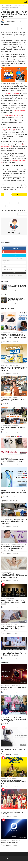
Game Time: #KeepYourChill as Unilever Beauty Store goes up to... (17, 286)
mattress (16, 624)
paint (16, 517)
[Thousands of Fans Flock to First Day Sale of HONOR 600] (14, 386)
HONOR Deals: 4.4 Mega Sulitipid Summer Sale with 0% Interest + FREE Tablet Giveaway (12, 459)
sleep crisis (8, 651)
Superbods (18, 810)
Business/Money (4, 778)
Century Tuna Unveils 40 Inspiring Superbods (12, 812)
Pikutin (12, 598)
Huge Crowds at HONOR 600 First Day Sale (13, 428)
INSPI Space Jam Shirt (19, 110)
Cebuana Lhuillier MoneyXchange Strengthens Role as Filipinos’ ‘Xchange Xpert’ (13, 781)
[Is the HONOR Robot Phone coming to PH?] (14, 736)
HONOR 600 (17, 397)
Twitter (15, 256)
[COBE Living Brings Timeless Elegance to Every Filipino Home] (14, 617)
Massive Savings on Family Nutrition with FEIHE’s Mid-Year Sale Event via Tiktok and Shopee (14, 369)
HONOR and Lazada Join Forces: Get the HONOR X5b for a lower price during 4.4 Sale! (14, 492)
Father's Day (13, 203)
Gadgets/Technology (6, 397)
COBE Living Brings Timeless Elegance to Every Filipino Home (13, 628)
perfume (8, 598)
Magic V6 (18, 685)
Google (15, 252)
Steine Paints (21, 517)
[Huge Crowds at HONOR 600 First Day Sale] (14, 415)
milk (14, 365)
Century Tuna (11, 810)
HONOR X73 (18, 332)
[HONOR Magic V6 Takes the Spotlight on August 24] (14, 674)
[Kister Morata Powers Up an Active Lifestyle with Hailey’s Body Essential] (14, 536)
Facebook (15, 248)
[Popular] (3, 727)
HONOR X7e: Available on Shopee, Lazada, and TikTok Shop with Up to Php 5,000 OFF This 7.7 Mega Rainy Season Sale (13, 336)
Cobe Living (10, 624)
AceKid (6, 365)
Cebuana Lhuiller (13, 778)
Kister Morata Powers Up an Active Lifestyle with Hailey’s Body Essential (13, 548)
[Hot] (3, 584)
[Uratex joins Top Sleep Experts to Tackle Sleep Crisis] (14, 643)
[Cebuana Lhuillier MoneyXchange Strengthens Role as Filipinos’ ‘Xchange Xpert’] (14, 767)
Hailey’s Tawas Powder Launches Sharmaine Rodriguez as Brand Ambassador (14, 576)
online (22, 203)
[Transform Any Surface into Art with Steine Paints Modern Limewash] (14, 510)
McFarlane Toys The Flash (8, 129)
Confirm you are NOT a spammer (12, 275)
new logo (18, 840)
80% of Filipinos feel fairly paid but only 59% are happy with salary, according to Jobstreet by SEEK (13, 719)
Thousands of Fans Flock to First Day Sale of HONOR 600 (13, 400)
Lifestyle (4, 9)
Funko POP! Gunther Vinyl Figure (13, 115)
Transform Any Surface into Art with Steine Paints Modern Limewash (14, 521)
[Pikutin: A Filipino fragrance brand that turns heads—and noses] (14, 590)
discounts (5, 203)
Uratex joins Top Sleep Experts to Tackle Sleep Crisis (13, 654)
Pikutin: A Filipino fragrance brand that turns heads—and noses (13, 602)
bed (6, 624)
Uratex (13, 651)
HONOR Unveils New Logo (9, 842)
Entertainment (4, 810)
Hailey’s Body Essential (11, 544)
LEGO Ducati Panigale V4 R (11, 93)
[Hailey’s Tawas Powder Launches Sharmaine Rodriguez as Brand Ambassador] (14, 563)
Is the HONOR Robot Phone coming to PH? (13, 750)
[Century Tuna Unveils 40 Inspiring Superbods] (14, 799)
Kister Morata (20, 544)
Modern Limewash (10, 517)
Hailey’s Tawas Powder (11, 571)
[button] (24, 1)
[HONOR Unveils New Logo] (14, 829)
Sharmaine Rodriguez (6, 572)
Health (2, 365)
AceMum (10, 365)
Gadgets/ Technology (6, 332)
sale (3, 206)
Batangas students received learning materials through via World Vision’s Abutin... (16, 299)
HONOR (13, 332)
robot (17, 747)
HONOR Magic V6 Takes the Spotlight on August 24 (14, 688)
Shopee (9, 206)
